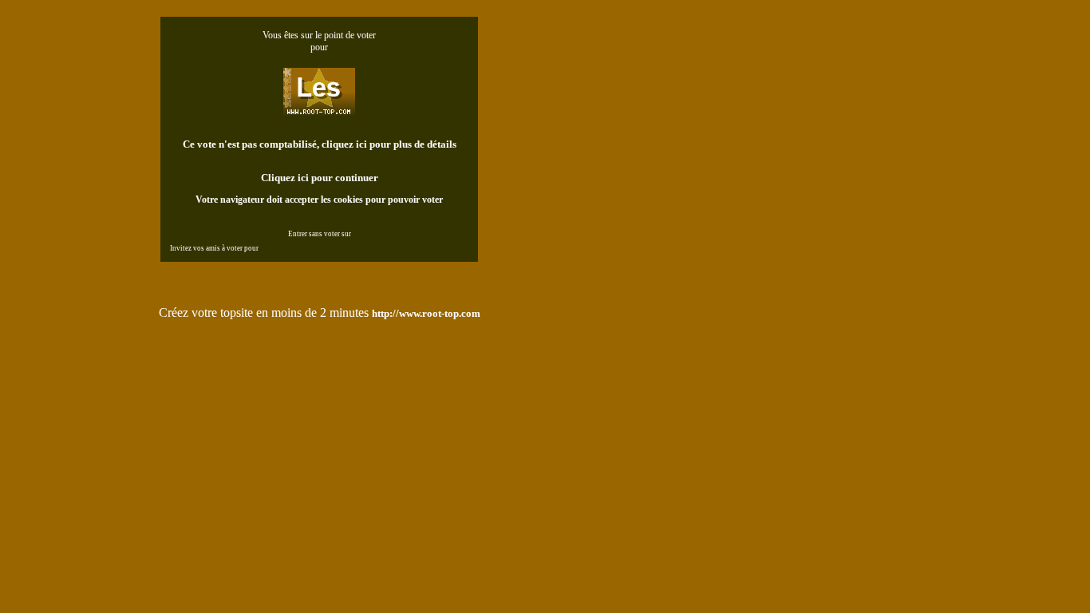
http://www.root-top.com (426, 313)
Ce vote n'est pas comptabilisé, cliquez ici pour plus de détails (319, 144)
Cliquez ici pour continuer (319, 178)
